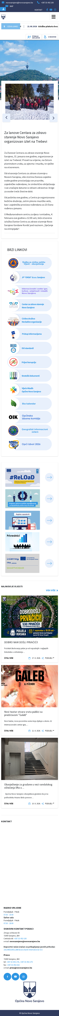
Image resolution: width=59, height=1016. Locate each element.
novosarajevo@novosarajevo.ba (25, 941)
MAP (11, 6)
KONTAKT (38, 10)
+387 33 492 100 (47, 2)
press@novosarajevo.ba (21, 968)
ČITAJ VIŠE (8, 658)
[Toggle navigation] (53, 17)
